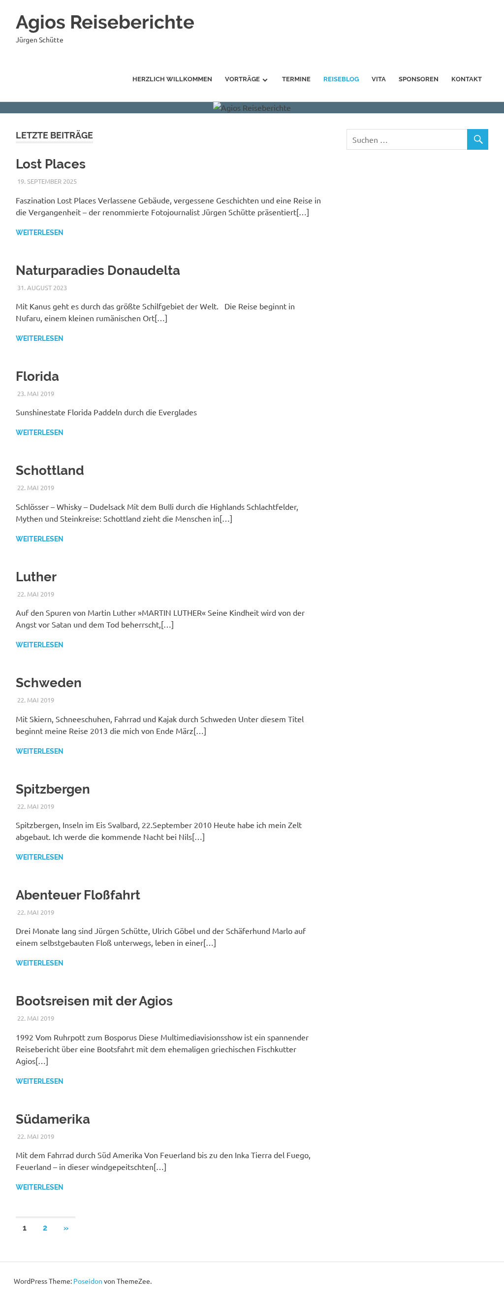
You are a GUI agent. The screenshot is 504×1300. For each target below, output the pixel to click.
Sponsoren (419, 79)
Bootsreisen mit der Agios (94, 1001)
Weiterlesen (39, 232)
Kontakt (466, 79)
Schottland (50, 470)
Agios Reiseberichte (105, 22)
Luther (36, 576)
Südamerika (53, 1119)
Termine (296, 79)
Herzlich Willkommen (172, 79)
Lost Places (51, 164)
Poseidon (87, 1280)
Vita (379, 79)
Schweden (49, 682)
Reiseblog (341, 79)
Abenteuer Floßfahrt (78, 895)
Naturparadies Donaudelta (98, 270)
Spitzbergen (53, 789)
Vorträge (242, 79)
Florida (37, 376)
